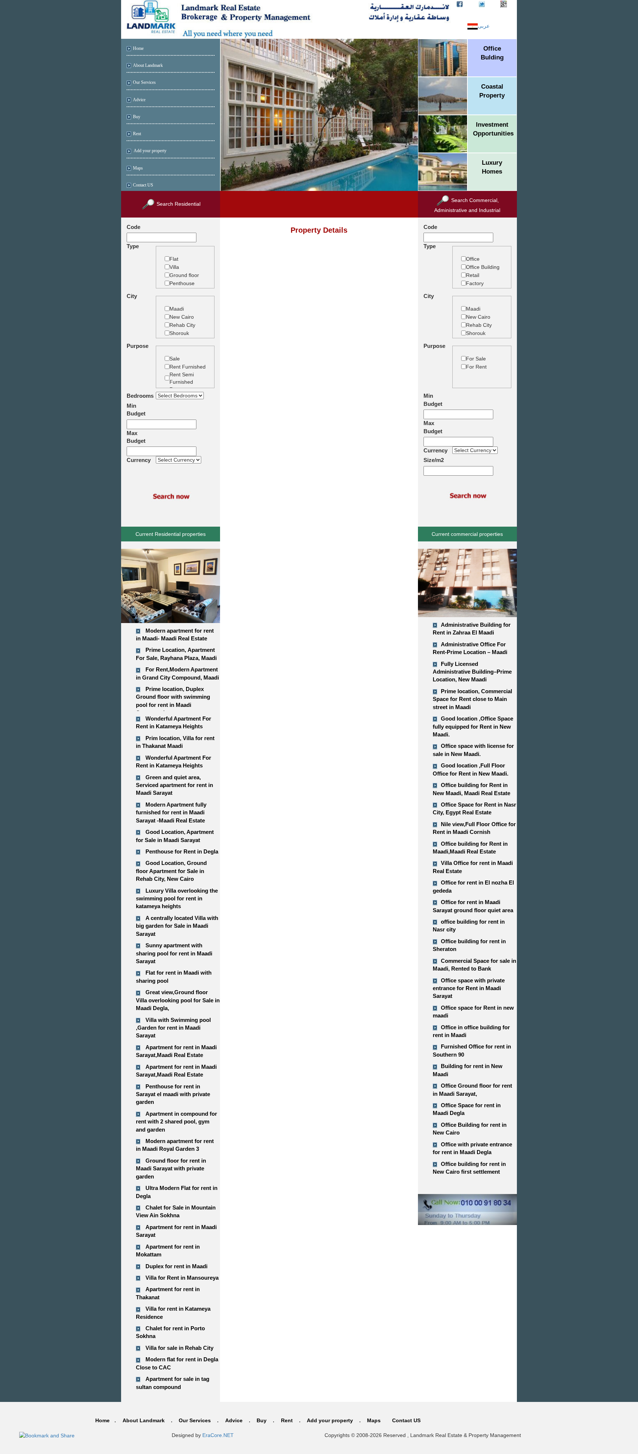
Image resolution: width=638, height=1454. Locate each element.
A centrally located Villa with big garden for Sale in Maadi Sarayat (177, 926)
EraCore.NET (218, 1435)
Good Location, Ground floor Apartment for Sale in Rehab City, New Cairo (171, 871)
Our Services (144, 82)
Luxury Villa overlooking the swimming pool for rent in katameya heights (177, 898)
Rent (137, 133)
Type (133, 246)
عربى (484, 26)
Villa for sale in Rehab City (179, 1348)
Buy (136, 116)
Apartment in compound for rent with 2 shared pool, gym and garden (176, 1122)
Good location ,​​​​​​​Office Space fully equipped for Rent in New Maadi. (473, 726)
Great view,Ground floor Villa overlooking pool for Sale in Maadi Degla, (178, 1000)
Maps (138, 168)
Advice (139, 99)
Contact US (143, 185)
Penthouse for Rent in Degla (181, 851)
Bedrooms (140, 396)
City (132, 296)
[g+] (503, 4)
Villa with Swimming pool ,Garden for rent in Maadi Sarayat (173, 1028)
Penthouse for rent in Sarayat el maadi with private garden (173, 1094)
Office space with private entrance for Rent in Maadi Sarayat (469, 988)
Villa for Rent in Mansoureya (182, 1278)
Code (133, 227)
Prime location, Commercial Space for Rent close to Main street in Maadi (472, 699)
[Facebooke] (459, 4)
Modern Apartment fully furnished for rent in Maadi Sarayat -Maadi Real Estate (171, 812)
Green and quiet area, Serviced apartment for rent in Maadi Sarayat (174, 785)
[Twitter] (481, 4)
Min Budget (136, 410)
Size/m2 (433, 460)
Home (138, 48)
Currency (139, 460)
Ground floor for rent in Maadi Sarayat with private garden (171, 1168)
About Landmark (148, 65)
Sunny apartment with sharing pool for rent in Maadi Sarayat (174, 953)
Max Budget (136, 437)
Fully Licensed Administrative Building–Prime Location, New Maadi (472, 672)
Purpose (137, 346)
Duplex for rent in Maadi (176, 1266)
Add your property (150, 150)
